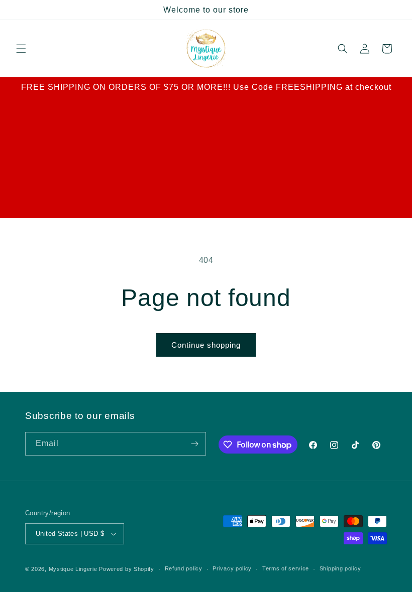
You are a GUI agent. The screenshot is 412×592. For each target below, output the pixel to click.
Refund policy (183, 568)
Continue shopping (206, 345)
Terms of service (285, 568)
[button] (21, 49)
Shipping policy (340, 568)
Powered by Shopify (126, 569)
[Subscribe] (194, 444)
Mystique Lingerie (73, 569)
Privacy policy (232, 568)
